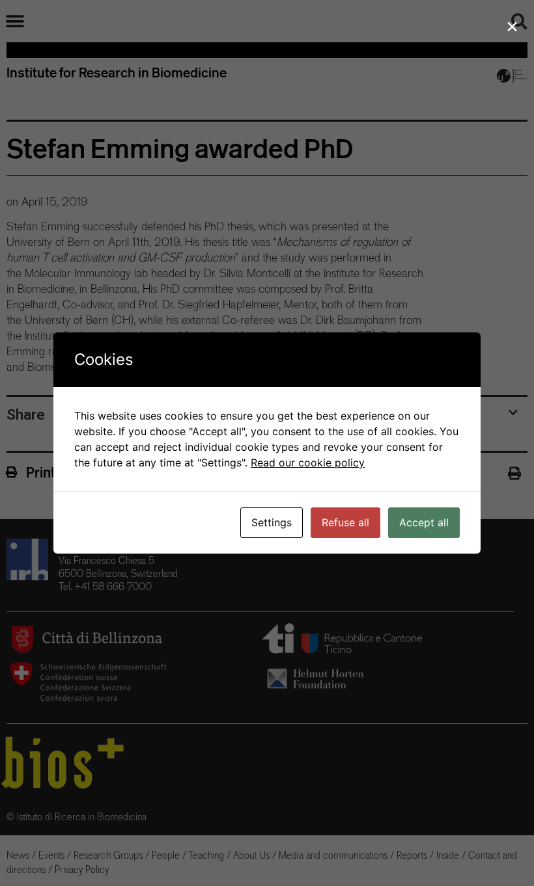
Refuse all (345, 522)
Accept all (424, 522)
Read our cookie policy (308, 462)
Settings (271, 522)
